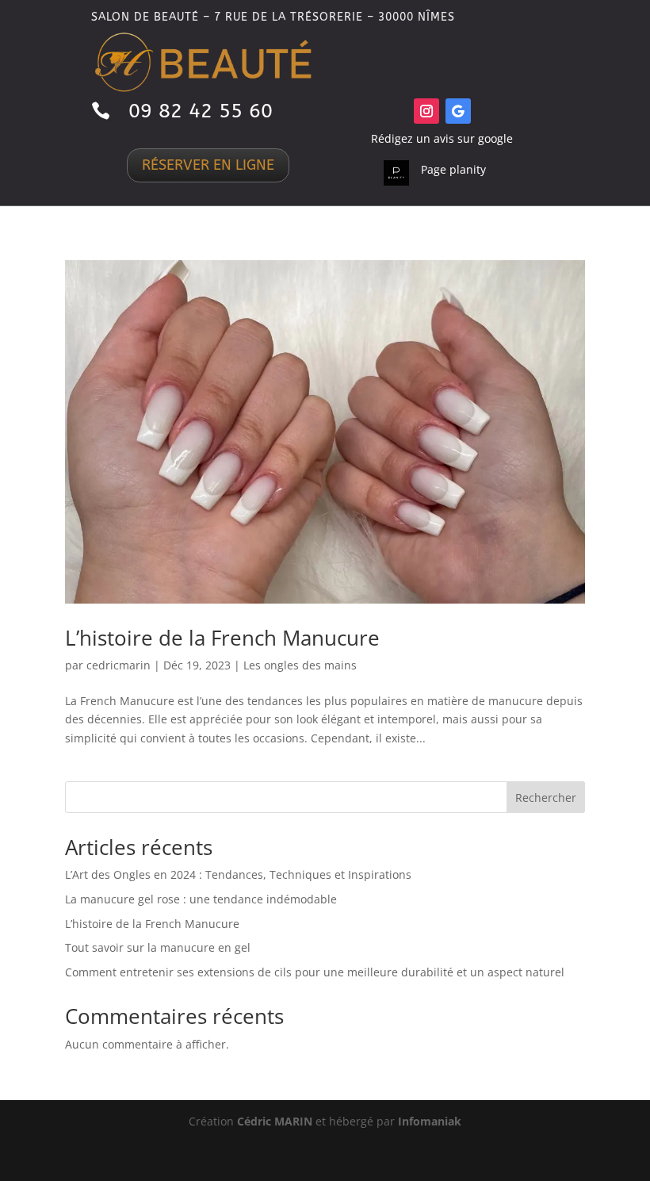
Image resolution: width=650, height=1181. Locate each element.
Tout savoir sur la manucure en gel (157, 947)
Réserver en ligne (208, 165)
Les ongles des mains (300, 665)
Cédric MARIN (274, 1121)
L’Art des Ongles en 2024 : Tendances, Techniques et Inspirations (238, 874)
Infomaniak (429, 1121)
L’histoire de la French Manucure (222, 637)
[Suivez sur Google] (458, 111)
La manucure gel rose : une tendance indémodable (201, 899)
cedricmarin (118, 665)
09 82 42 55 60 (200, 111)
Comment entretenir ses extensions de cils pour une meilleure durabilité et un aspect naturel (314, 972)
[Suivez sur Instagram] (426, 111)
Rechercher (545, 797)
